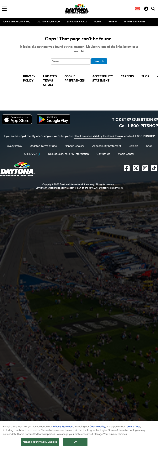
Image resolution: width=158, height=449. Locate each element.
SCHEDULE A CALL (77, 21)
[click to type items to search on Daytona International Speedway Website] (153, 9)
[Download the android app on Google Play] (53, 123)
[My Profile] (146, 9)
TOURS (98, 21)
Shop (149, 146)
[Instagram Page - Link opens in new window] (145, 169)
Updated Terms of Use (43, 146)
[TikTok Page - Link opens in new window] (154, 169)
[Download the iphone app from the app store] (17, 123)
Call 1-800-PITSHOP (138, 125)
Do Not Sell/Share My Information (68, 154)
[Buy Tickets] (137, 9)
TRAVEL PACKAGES (134, 21)
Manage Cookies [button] (75, 146)
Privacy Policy (14, 146)
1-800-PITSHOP (145, 136)
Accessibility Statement (106, 146)
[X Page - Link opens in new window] (136, 169)
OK (75, 441)
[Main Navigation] (3, 8)
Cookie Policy (97, 426)
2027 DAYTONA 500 (48, 21)
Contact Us (103, 154)
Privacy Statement (62, 426)
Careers (133, 146)
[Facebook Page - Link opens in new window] (126, 169)
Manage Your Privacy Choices (40, 441)
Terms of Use (132, 426)
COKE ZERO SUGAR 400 (16, 21)
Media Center (126, 154)
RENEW (112, 21)
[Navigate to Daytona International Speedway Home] (77, 9)
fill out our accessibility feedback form (97, 136)
